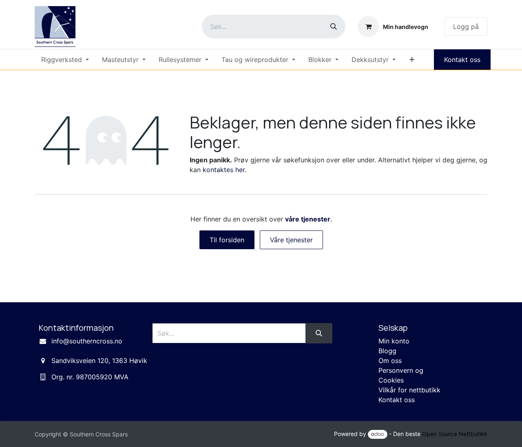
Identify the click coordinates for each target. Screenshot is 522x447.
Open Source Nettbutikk (454, 433)
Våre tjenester (291, 240)
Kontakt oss (462, 59)
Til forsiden (227, 240)
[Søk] (333, 26)
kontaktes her (224, 170)
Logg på (466, 26)
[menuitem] (65, 59)
